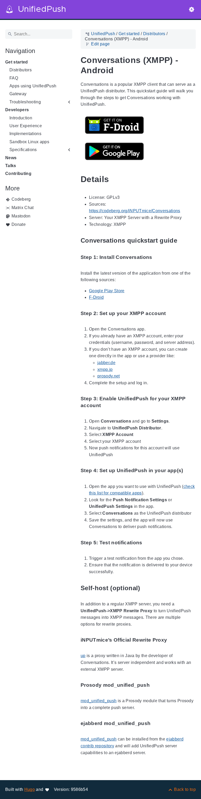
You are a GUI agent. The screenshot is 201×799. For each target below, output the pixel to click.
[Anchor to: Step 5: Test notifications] (148, 543)
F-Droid (96, 297)
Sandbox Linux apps (29, 142)
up (83, 655)
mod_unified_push (98, 701)
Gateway (17, 94)
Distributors (20, 70)
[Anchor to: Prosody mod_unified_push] (156, 685)
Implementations (25, 133)
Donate (19, 224)
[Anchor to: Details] (115, 179)
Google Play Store (107, 291)
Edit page (100, 44)
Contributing (18, 173)
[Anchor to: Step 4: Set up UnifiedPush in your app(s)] (189, 471)
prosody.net (108, 376)
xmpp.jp (105, 369)
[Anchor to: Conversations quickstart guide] (183, 241)
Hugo (29, 789)
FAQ (13, 78)
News (10, 158)
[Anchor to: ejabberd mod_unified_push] (156, 724)
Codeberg (21, 199)
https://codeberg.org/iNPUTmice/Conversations (134, 211)
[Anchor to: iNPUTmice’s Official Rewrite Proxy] (173, 640)
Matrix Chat (23, 207)
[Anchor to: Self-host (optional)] (146, 588)
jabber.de (106, 362)
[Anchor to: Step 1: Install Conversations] (158, 257)
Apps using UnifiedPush (32, 86)
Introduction (20, 118)
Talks (10, 165)
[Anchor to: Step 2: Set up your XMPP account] (172, 313)
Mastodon (21, 216)
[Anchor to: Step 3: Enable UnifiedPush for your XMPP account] (192, 402)
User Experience (25, 126)
